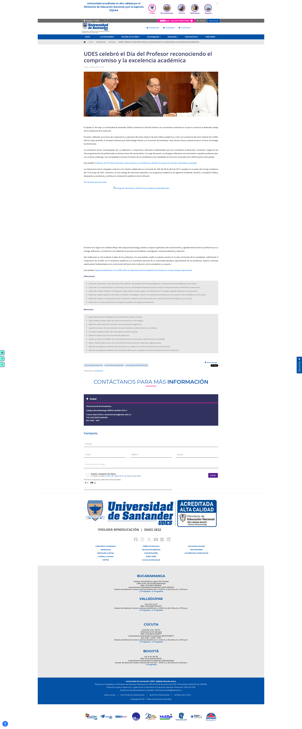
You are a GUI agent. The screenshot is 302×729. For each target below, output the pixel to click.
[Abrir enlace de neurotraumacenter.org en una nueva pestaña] (166, 716)
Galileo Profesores (151, 546)
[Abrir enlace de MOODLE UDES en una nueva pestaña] (91, 716)
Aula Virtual (213, 21)
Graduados (170, 28)
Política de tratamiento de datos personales (123, 476)
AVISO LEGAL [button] (110, 695)
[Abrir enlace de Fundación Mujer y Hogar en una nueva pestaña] (136, 716)
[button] (5, 724)
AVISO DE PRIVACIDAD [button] (159, 695)
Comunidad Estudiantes (114, 365)
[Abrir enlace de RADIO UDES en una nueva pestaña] (106, 716)
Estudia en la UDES (130, 37)
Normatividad (196, 549)
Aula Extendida (151, 553)
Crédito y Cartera (105, 556)
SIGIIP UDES (151, 556)
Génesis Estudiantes (151, 549)
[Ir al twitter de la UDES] (148, 539)
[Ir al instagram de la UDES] (141, 539)
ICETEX (105, 560)
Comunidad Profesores (93, 365)
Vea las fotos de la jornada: (95, 182)
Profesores (185, 28)
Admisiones (105, 549)
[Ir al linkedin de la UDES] (167, 539)
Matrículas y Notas (105, 553)
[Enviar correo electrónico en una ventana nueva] (168, 690)
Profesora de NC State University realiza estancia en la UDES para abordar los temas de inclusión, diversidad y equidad (145, 163)
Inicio (87, 37)
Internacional (191, 37)
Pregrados (146, 591)
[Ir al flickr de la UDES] (161, 539)
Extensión (172, 37)
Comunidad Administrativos (136, 365)
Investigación (153, 37)
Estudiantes (154, 28)
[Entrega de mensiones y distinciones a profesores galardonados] (151, 214)
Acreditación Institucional (196, 553)
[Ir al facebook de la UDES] (134, 539)
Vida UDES (210, 37)
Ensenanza (98, 371)
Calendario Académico (105, 546)
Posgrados (158, 591)
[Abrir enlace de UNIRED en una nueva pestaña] (121, 716)
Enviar (213, 475)
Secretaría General (196, 546)
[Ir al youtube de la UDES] (154, 539)
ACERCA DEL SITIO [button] (182, 695)
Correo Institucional (151, 560)
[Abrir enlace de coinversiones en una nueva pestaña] (196, 716)
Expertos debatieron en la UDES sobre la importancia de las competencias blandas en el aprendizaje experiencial (143, 270)
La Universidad (106, 37)
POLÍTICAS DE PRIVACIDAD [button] (133, 695)
